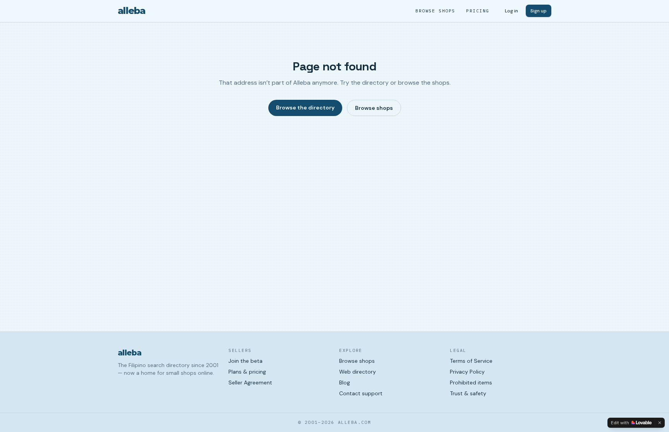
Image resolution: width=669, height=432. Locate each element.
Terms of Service (471, 360)
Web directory (357, 371)
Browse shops (435, 11)
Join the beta (245, 360)
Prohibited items (471, 382)
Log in (511, 11)
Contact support (361, 393)
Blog (344, 382)
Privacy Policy (467, 371)
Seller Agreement (250, 382)
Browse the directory (305, 107)
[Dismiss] (659, 422)
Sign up (538, 11)
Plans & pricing (247, 371)
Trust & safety (468, 393)
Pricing (477, 11)
